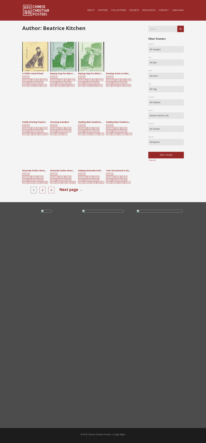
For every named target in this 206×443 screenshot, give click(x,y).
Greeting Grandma (59, 122)
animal (30, 182)
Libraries (151, 123)
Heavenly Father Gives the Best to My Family (44, 170)
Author (150, 110)
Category (151, 44)
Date (149, 57)
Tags (149, 84)
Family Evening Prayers (34, 122)
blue (30, 134)
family (121, 85)
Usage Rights (119, 434)
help (98, 182)
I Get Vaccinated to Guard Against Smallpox (128, 170)
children (31, 85)
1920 (38, 80)
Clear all (152, 160)
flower (94, 182)
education (95, 134)
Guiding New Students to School (94, 122)
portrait (71, 85)
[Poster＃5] (38, 57)
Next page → (71, 189)
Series (150, 70)
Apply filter (166, 155)
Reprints (151, 137)
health (127, 182)
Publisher (151, 97)
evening (115, 85)
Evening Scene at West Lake (120, 73)
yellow (44, 85)
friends (38, 85)
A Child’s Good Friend (32, 73)
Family (34, 80)
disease (121, 182)
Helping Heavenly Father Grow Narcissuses (99, 170)
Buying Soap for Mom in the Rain (66, 73)
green (65, 85)
